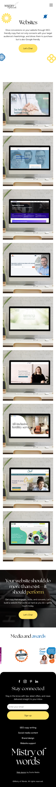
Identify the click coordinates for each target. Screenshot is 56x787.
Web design (21, 772)
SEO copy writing (28, 727)
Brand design (28, 738)
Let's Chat (28, 48)
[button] (50, 5)
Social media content (28, 732)
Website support (28, 743)
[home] (11, 5)
